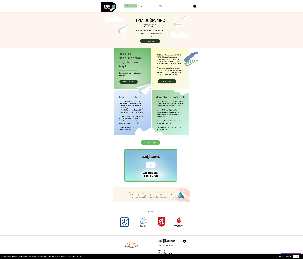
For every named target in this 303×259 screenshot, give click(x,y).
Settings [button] (281, 256)
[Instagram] (194, 6)
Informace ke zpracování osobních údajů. (71, 256)
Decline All (288, 256)
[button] (175, 179)
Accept (296, 256)
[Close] (301, 256)
